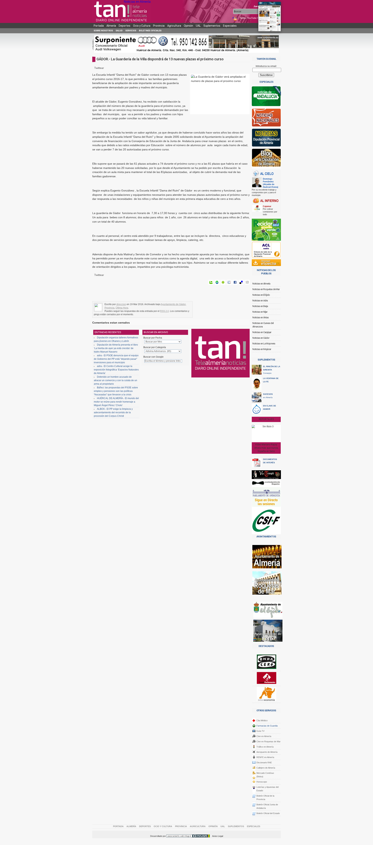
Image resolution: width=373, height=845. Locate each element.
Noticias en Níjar (259, 311)
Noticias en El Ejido (261, 294)
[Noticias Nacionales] (266, 118)
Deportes (124, 25)
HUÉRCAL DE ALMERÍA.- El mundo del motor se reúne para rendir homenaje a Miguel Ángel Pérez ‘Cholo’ (116, 401)
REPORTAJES (266, 419)
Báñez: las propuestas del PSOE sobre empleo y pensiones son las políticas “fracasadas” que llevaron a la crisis (116, 391)
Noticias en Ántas (260, 317)
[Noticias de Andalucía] (266, 97)
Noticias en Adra (260, 300)
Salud (119, 30)
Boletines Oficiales (150, 30)
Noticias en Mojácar (261, 349)
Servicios (130, 30)
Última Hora (122, 308)
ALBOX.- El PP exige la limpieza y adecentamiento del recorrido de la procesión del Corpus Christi (113, 412)
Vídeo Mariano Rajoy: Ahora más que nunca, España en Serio (266, 448)
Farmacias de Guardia (267, 726)
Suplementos (211, 25)
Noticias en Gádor (260, 337)
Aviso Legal (217, 836)
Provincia (159, 25)
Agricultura (174, 25)
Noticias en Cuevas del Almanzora (263, 325)
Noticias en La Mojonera (263, 343)
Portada (99, 25)
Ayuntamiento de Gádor (173, 304)
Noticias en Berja (260, 306)
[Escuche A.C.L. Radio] (266, 250)
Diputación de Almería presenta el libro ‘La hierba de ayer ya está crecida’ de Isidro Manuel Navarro (116, 348)
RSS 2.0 (164, 311)
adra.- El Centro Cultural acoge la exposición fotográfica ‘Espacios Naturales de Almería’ (116, 369)
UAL (198, 25)
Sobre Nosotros (103, 30)
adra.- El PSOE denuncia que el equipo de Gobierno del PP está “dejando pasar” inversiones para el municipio (116, 359)
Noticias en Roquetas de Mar (266, 289)
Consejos (271, 369)
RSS (235, 18)
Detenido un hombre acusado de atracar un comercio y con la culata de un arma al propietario (115, 380)
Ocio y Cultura (141, 25)
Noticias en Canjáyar (261, 332)
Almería (111, 25)
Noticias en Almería (137, 1)
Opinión (188, 25)
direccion (121, 304)
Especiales (230, 25)
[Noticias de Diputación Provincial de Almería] (266, 138)
